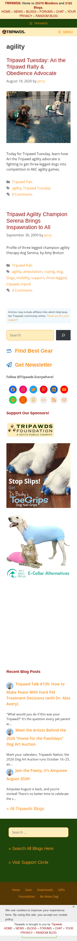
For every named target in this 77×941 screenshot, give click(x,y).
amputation (32, 271)
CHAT (60, 11)
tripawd (12, 284)
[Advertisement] (38, 623)
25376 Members (46, 3)
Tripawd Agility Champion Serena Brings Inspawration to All (36, 220)
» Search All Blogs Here (31, 848)
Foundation (27, 896)
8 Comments (22, 194)
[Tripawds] (14, 32)
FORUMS (46, 11)
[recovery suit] (38, 577)
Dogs (10, 277)
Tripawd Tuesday (36, 188)
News (16, 890)
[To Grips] (38, 506)
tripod (26, 284)
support (37, 277)
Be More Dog (49, 896)
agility (16, 188)
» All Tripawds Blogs (25, 808)
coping (49, 271)
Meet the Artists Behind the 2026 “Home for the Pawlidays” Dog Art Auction (36, 737)
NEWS (18, 11)
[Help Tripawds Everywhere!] (30, 436)
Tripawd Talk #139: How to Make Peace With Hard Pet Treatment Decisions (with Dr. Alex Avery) (38, 693)
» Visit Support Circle (28, 862)
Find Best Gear (34, 351)
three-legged (56, 277)
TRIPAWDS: (13, 3)
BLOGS (31, 11)
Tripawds (56, 924)
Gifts (61, 890)
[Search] (63, 335)
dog (59, 271)
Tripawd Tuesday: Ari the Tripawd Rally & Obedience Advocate (36, 66)
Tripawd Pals (22, 181)
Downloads (45, 890)
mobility (23, 277)
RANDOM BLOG (47, 16)
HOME (5, 11)
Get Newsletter (33, 365)
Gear (28, 890)
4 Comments (22, 290)
